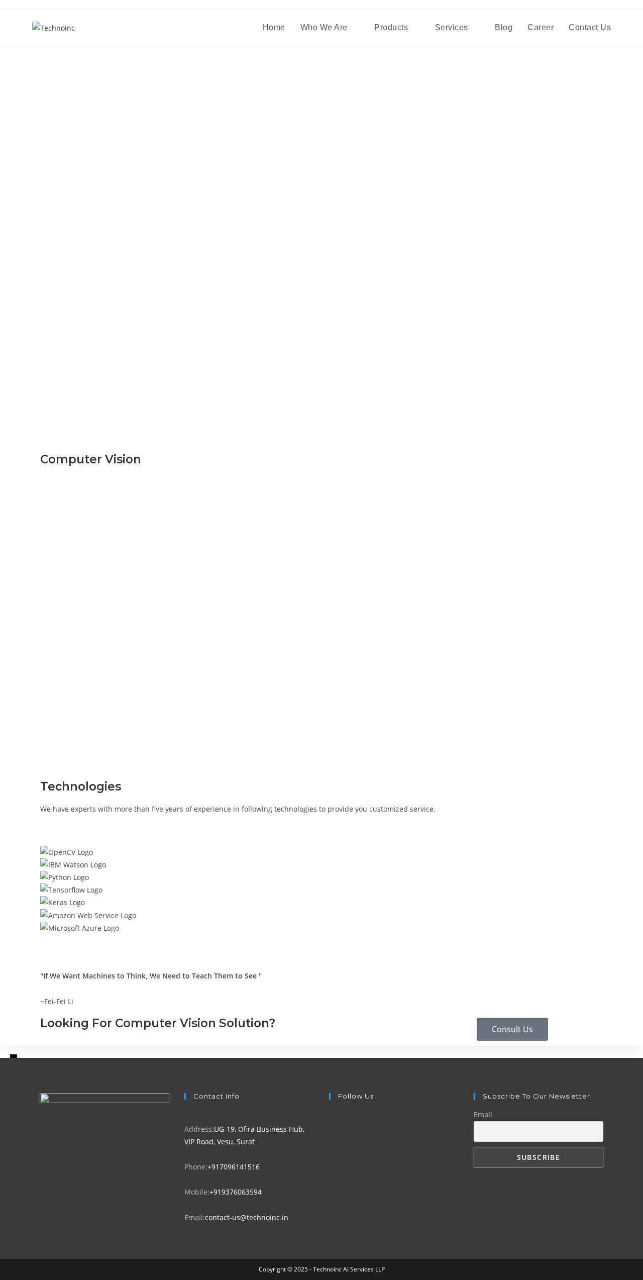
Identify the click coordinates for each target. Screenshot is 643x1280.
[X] (332, 1116)
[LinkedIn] (332, 1154)
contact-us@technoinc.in (246, 1217)
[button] (321, 940)
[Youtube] (332, 1179)
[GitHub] (332, 1166)
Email (483, 1114)
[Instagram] (332, 1141)
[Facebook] (332, 1129)
